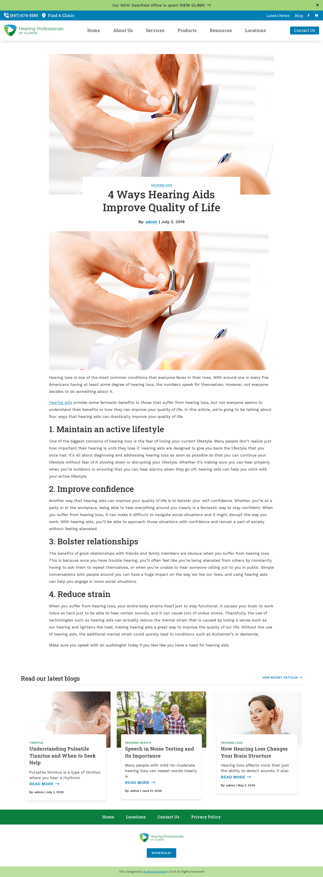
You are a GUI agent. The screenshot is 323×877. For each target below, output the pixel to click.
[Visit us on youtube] (316, 15)
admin (151, 221)
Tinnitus (36, 742)
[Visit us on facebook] (308, 15)
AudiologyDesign (155, 871)
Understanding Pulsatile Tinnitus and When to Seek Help (62, 755)
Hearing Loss (232, 742)
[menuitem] (278, 16)
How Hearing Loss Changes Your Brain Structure (254, 752)
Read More (41, 783)
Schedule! (161, 853)
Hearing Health (138, 742)
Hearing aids (60, 402)
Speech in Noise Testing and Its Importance (159, 752)
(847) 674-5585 (24, 15)
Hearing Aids (161, 185)
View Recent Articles (280, 677)
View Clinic (192, 5)
